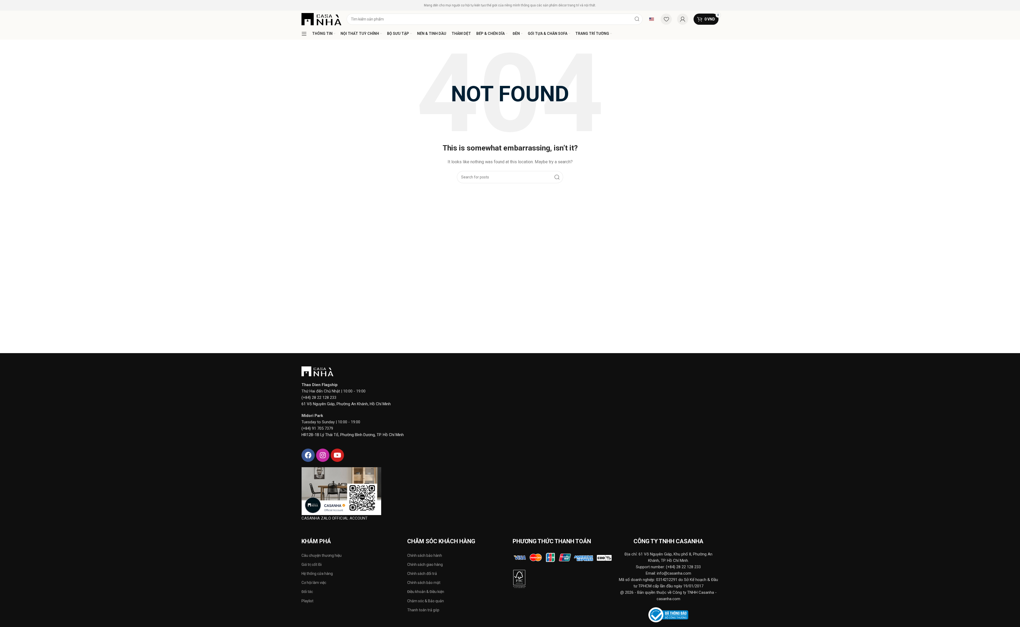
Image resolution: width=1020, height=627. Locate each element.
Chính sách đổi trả (422, 573)
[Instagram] (322, 455)
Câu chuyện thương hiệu (321, 555)
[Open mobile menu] (304, 33)
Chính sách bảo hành (424, 555)
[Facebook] (308, 455)
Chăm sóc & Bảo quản (425, 601)
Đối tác (307, 592)
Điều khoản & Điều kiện (425, 592)
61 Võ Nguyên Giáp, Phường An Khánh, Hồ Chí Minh (346, 404)
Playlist (307, 601)
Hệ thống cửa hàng (317, 573)
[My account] (682, 19)
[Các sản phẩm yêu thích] (666, 19)
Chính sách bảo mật (423, 582)
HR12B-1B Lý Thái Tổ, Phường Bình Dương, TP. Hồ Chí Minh (352, 434)
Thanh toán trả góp (423, 610)
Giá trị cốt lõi (311, 564)
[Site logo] (321, 18)
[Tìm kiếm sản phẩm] (637, 19)
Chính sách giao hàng (425, 564)
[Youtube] (337, 455)
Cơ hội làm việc (313, 582)
